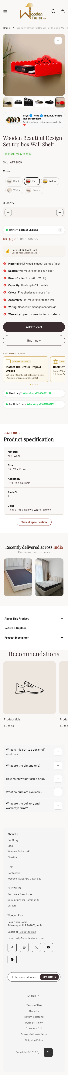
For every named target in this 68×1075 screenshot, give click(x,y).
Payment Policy (34, 1022)
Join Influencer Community (23, 899)
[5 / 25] (49, 102)
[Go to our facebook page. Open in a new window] (12, 947)
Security (34, 1011)
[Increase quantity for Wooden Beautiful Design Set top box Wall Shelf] (59, 212)
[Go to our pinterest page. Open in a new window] (12, 959)
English (31, 995)
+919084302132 (27, 931)
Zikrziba (12, 857)
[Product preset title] (29, 687)
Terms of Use (34, 1005)
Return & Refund (34, 1016)
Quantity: (9, 203)
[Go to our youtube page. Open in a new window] (48, 947)
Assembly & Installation (34, 1034)
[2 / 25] (18, 102)
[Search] (53, 11)
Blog (10, 845)
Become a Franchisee (20, 894)
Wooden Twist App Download (24, 878)
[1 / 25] (8, 102)
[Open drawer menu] (5, 11)
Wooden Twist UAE (18, 851)
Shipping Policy (34, 1040)
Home (6, 27)
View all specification (34, 522)
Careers (12, 905)
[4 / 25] (39, 102)
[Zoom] (58, 40)
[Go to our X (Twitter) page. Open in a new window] (36, 947)
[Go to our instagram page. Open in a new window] (24, 947)
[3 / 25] (29, 102)
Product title (12, 719)
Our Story (13, 840)
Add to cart (34, 327)
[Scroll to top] (48, 1052)
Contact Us (14, 872)
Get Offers (49, 976)
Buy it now (34, 340)
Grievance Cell (34, 1028)
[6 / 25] (60, 102)
